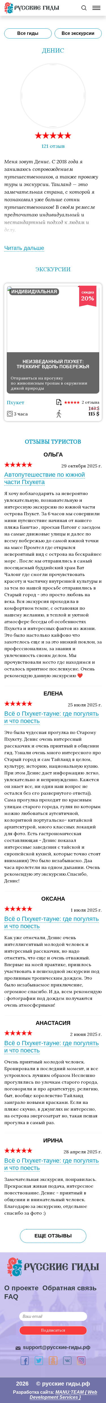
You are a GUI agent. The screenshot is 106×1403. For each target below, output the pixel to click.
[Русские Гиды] (31, 7)
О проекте (21, 1288)
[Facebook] (25, 1360)
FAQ (11, 1296)
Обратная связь (69, 1288)
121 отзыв (53, 146)
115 (93, 413)
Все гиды (27, 33)
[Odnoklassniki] (53, 1360)
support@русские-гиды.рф (56, 1347)
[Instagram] (81, 1360)
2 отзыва (90, 402)
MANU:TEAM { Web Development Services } (64, 1395)
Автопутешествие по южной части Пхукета (44, 478)
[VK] (67, 1360)
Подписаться (53, 1330)
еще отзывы (53, 1236)
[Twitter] (39, 1360)
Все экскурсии (78, 33)
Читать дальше (24, 248)
